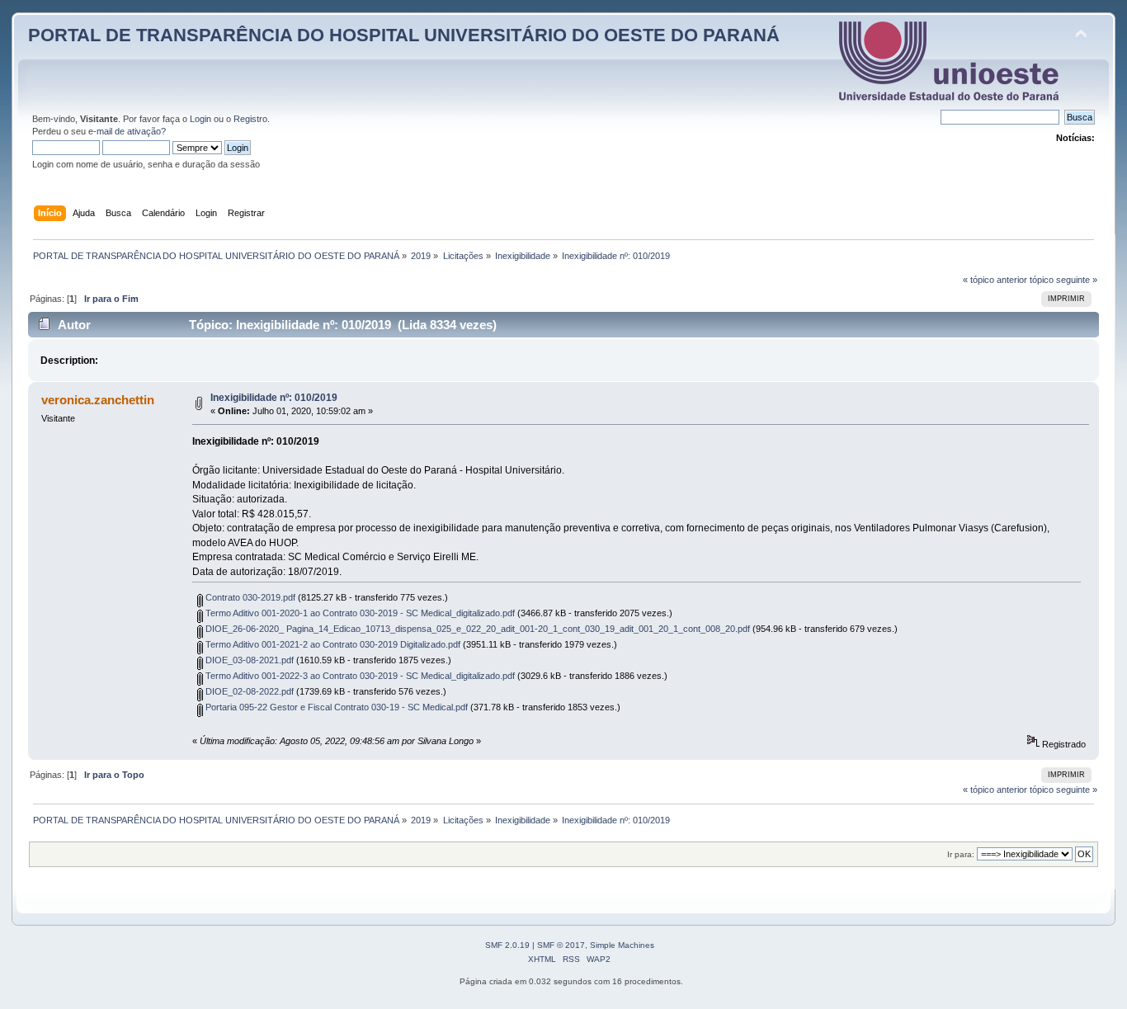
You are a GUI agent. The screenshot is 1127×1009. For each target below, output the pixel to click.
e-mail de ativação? (127, 131)
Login (200, 119)
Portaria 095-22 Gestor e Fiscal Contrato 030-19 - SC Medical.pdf (335, 707)
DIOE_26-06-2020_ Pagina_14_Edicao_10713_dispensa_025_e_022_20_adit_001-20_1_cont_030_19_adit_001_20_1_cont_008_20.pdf (476, 629)
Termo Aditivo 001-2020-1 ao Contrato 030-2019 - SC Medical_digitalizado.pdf (359, 613)
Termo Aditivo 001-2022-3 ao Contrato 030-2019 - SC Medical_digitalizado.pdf (359, 676)
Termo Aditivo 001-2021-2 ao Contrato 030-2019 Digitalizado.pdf (331, 644)
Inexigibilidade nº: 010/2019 (273, 397)
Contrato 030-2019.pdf (249, 597)
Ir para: (960, 854)
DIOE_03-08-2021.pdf (248, 660)
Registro (250, 119)
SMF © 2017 (561, 945)
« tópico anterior (995, 280)
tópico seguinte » (1063, 280)
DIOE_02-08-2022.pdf (248, 691)
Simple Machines (622, 945)
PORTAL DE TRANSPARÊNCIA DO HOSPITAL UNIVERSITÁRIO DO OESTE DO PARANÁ (404, 35)
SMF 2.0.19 (507, 945)
